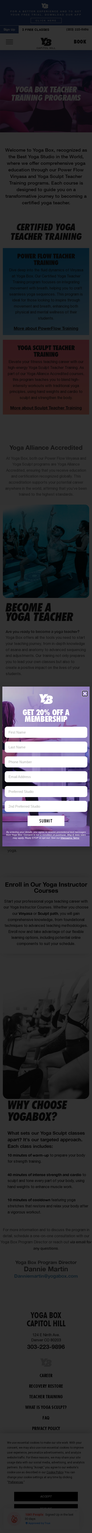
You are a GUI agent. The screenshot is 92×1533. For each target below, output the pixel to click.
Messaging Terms (70, 837)
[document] (46, 766)
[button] (85, 693)
